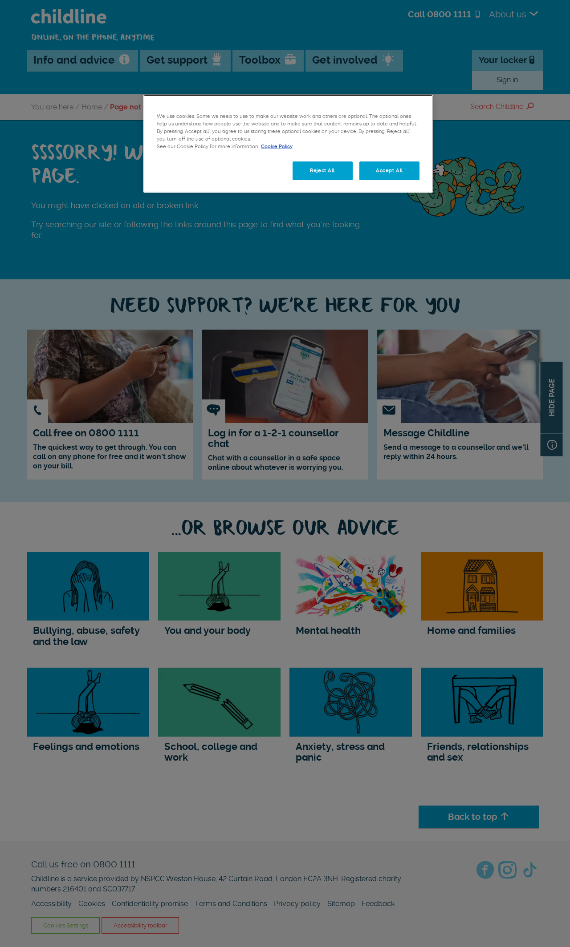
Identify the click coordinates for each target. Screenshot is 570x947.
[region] (288, 144)
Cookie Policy (277, 146)
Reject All (322, 170)
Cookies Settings (186, 170)
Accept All (389, 170)
